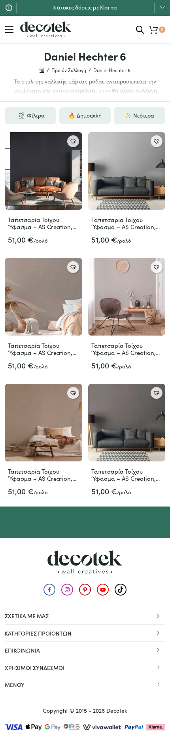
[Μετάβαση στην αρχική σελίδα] (46, 29)
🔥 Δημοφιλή (85, 115)
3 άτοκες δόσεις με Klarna (85, 7)
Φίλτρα (36, 115)
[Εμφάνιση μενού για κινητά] (9, 29)
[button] (73, 141)
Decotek (116, 710)
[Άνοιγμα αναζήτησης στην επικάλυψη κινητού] (140, 29)
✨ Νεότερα (139, 115)
